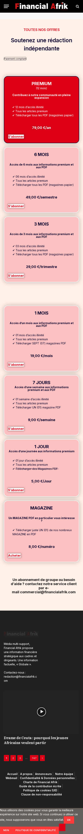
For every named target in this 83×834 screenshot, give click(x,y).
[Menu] (6, 6)
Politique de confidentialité (35, 830)
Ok (69, 819)
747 (34, 758)
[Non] (62, 827)
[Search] (77, 6)
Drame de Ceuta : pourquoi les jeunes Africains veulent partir (36, 740)
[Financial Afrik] (41, 6)
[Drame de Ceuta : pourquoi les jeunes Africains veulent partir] (41, 711)
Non (6, 830)
